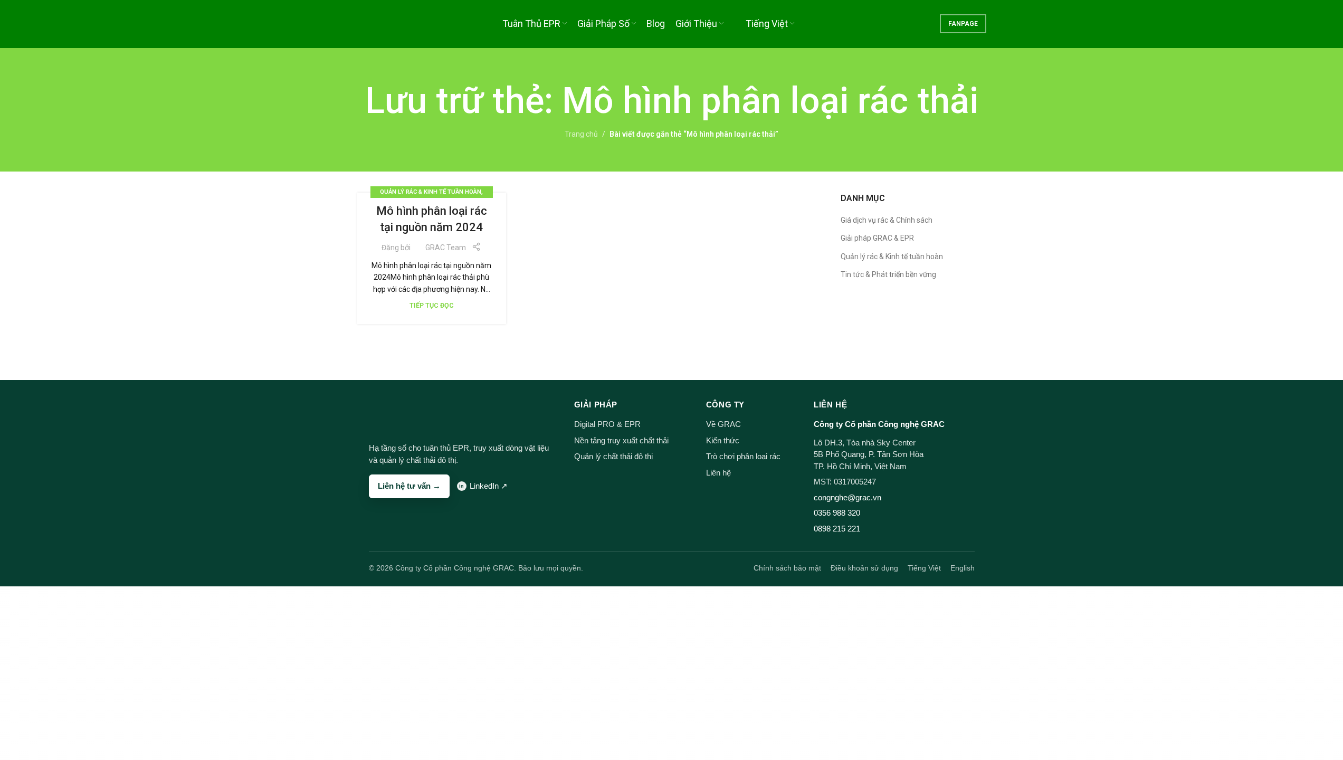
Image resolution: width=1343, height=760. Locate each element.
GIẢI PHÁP (595, 404)
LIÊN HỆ (830, 404)
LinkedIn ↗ (489, 485)
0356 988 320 (837, 512)
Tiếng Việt (924, 568)
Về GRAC (723, 424)
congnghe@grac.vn (847, 497)
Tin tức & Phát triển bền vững (888, 274)
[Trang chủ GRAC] (389, 412)
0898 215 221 (837, 528)
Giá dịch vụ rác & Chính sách (886, 220)
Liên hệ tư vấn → (409, 485)
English (962, 568)
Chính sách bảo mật (787, 568)
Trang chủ (581, 134)
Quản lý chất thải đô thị (613, 456)
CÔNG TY (725, 404)
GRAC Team (445, 247)
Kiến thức (722, 440)
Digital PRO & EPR (607, 424)
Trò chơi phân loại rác (743, 456)
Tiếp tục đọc (431, 305)
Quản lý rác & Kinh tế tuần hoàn (430, 191)
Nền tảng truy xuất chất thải (621, 440)
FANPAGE (963, 23)
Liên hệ (718, 472)
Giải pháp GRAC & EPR (877, 238)
